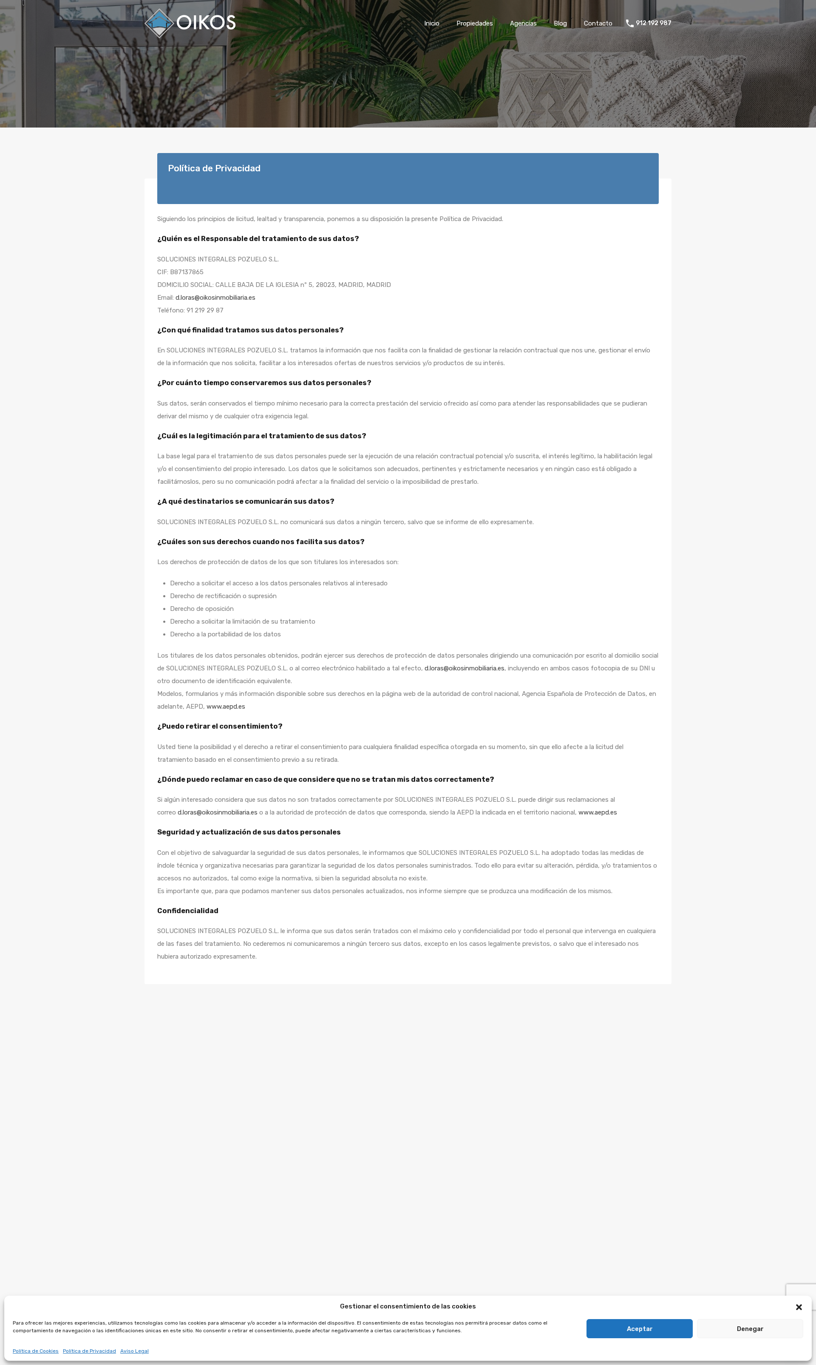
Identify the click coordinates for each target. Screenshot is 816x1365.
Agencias (523, 23)
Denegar (750, 1329)
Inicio (431, 23)
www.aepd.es (226, 706)
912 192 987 (654, 23)
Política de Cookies (36, 1351)
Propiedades (474, 23)
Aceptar (640, 1329)
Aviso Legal (134, 1351)
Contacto (598, 23)
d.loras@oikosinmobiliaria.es (215, 297)
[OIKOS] (189, 34)
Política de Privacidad (89, 1351)
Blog (560, 23)
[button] (799, 1306)
